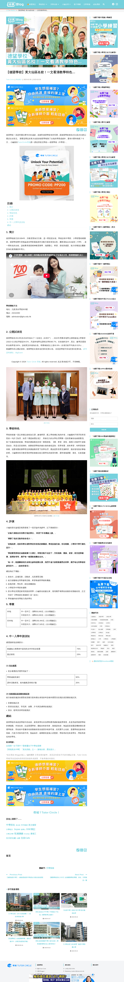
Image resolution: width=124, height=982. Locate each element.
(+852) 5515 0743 (70, 968)
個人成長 (100, 629)
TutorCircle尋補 (24, 142)
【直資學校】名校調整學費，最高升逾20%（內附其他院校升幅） (19, 940)
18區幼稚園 (94, 619)
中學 (101, 626)
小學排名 (106, 639)
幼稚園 (92, 642)
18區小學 (108, 616)
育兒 (108, 648)
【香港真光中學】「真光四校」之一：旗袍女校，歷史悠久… (31, 749)
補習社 (92, 651)
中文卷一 (93, 629)
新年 (92, 645)
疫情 (112, 645)
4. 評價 (10, 216)
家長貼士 (93, 639)
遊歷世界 (93, 654)
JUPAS (108, 623)
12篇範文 (93, 616)
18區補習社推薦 (104, 619)
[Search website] (103, 4)
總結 (9, 225)
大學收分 (100, 632)
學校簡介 (13, 10)
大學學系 (93, 632)
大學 (114, 629)
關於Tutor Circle (41, 968)
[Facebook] (85, 130)
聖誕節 (102, 648)
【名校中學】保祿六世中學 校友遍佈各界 (74, 911)
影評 (98, 642)
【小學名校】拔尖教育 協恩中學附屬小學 (73, 945)
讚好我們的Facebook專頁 (103, 661)
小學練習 (113, 639)
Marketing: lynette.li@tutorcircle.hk (74, 971)
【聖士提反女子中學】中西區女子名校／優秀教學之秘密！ (46, 913)
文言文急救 (110, 642)
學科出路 (108, 635)
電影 (99, 654)
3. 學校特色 (12, 213)
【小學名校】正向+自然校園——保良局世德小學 (19, 915)
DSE (112, 619)
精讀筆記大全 (94, 648)
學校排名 (93, 635)
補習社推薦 (100, 651)
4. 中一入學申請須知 (16, 222)
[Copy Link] (78, 130)
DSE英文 (101, 623)
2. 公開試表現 (13, 210)
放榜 (104, 642)
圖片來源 (46, 423)
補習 (113, 648)
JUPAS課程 (94, 626)
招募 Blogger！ (41, 971)
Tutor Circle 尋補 (34, 362)
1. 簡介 (10, 207)
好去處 (107, 632)
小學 (99, 639)
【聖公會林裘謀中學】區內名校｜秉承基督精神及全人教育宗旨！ (46, 942)
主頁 (7, 10)
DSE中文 (93, 623)
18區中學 (101, 616)
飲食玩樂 (106, 654)
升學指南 (50, 868)
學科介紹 (100, 635)
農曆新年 (113, 651)
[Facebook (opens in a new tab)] (113, 4)
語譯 (107, 651)
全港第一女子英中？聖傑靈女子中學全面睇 (23, 746)
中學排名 (107, 626)
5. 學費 (10, 219)
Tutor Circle (10, 79)
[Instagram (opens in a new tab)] (117, 4)
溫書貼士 (106, 645)
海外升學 (98, 645)
